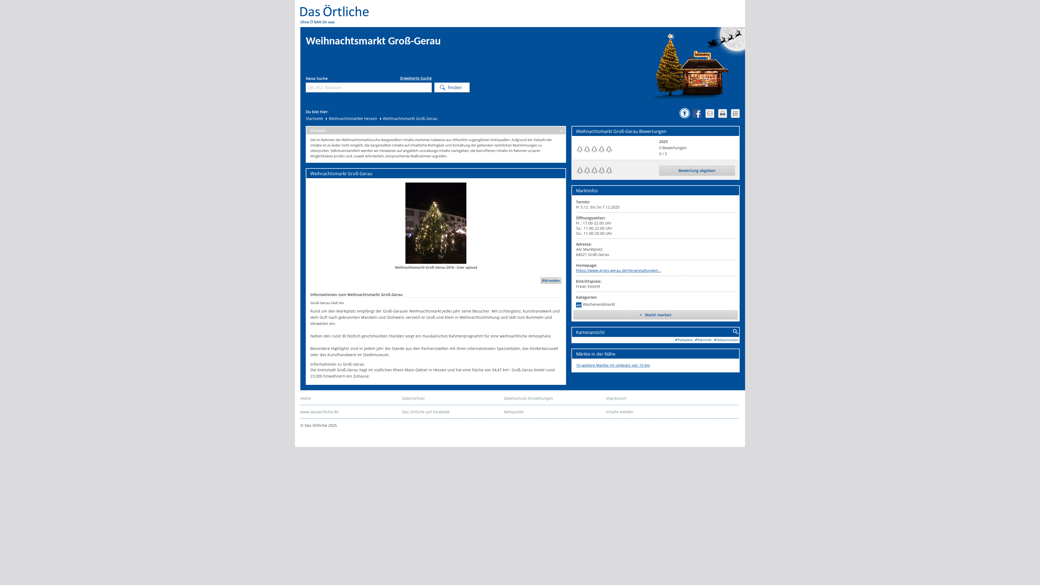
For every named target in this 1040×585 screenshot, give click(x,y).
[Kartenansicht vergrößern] (736, 332)
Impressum (616, 398)
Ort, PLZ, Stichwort (330, 79)
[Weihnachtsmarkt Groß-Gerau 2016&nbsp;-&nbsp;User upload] (435, 223)
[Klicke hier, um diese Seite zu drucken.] (722, 113)
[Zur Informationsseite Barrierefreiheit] (685, 113)
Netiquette (514, 411)
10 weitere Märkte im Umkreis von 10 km (613, 365)
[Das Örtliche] (336, 8)
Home (305, 398)
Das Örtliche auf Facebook (426, 411)
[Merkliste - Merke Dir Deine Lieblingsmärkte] (735, 113)
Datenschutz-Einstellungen (528, 398)
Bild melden (551, 280)
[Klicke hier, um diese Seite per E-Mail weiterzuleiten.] (710, 113)
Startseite (314, 118)
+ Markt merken (655, 314)
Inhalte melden (619, 411)
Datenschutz (413, 398)
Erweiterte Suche (416, 78)
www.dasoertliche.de (319, 411)
